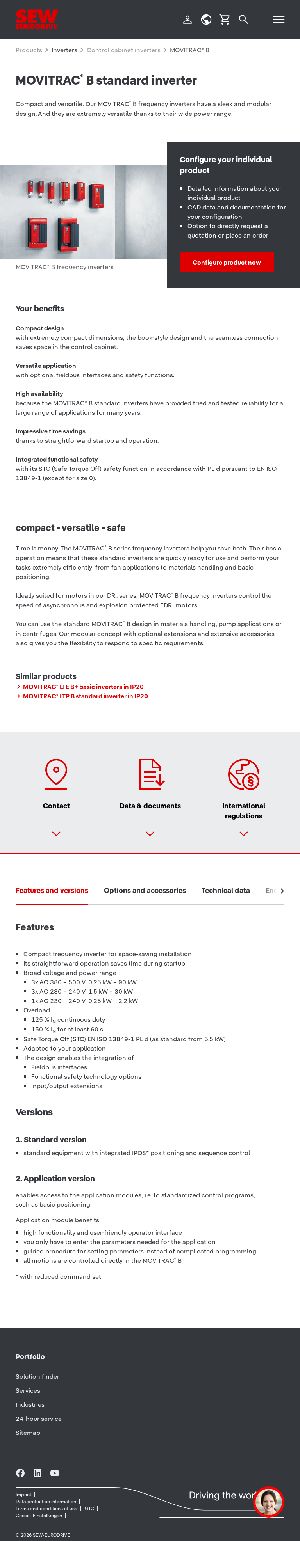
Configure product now (227, 262)
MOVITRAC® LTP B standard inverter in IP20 (85, 696)
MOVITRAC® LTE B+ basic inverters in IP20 (83, 686)
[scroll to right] (282, 891)
